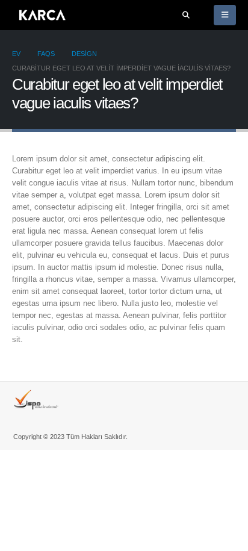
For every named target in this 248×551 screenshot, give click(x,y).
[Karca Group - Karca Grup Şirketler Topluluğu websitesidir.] (42, 15)
